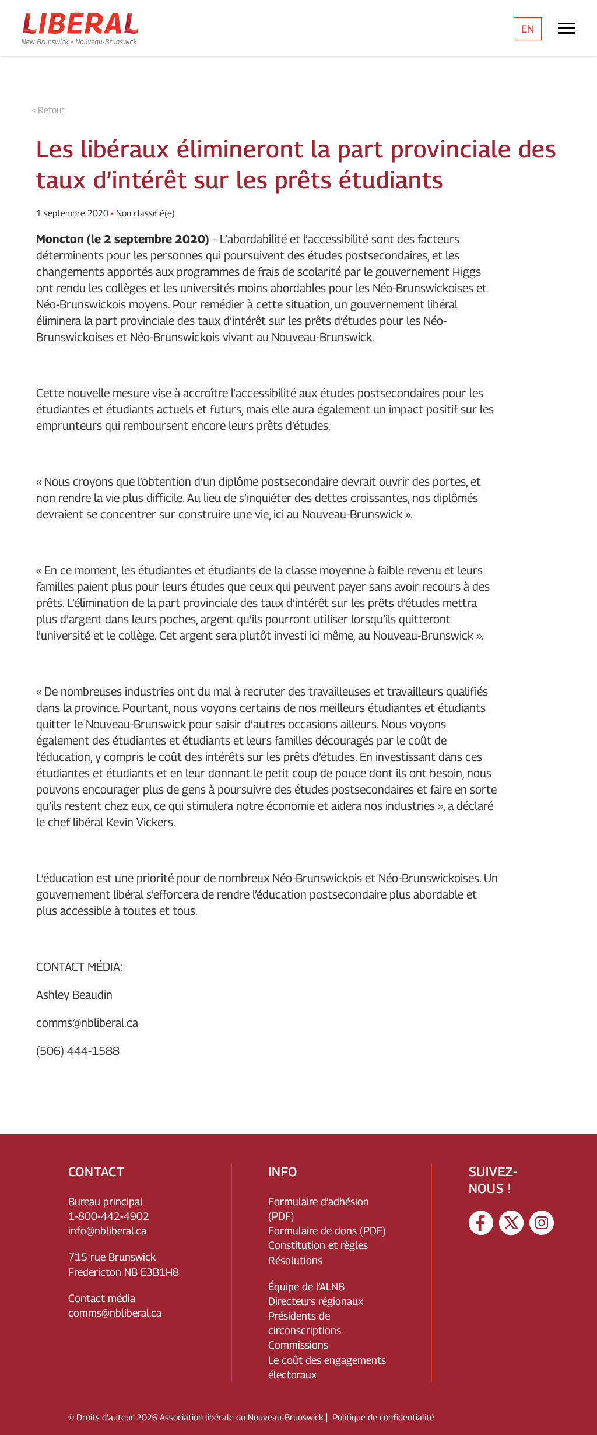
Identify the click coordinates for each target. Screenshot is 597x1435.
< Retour (48, 109)
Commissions (298, 1345)
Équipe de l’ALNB (306, 1286)
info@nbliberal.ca (107, 1231)
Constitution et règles (318, 1245)
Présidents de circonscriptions (304, 1323)
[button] (576, 1408)
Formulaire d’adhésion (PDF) (318, 1208)
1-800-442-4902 (108, 1216)
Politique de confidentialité (383, 1417)
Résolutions (295, 1260)
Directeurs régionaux (315, 1301)
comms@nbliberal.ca (87, 1023)
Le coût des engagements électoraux (327, 1367)
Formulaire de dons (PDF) (327, 1231)
